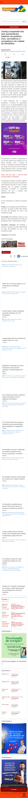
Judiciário (14, 27)
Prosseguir (14, 789)
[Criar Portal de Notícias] (24, 795)
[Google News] (23, 54)
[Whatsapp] (5, 54)
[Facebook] (14, 54)
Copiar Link (7, 252)
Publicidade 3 (7, 721)
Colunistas (6, 670)
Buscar (24, 21)
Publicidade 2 (7, 631)
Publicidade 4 (7, 757)
